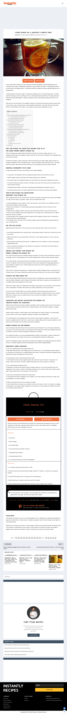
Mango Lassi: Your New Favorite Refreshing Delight (55, 566)
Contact (27, 700)
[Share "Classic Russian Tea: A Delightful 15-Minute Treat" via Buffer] (32, 538)
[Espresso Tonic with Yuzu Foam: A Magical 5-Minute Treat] (26, 555)
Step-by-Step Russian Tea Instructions (16, 120)
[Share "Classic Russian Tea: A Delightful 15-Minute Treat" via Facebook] (16, 538)
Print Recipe (39, 80)
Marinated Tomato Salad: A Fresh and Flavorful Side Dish (17, 648)
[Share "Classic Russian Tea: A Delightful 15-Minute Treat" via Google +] (21, 538)
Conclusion (10, 145)
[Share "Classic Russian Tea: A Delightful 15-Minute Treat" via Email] (37, 538)
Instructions (12, 140)
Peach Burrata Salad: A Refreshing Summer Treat (15, 654)
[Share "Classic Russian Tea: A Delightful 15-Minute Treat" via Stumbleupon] (34, 538)
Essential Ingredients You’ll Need (17, 118)
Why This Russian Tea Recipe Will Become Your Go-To (19, 115)
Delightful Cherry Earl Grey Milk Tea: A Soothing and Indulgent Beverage (11, 560)
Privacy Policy (7, 700)
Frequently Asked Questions (14, 134)
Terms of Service (7, 702)
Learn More (33, 635)
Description (12, 137)
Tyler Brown (23, 35)
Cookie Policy (6, 706)
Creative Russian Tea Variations (16, 131)
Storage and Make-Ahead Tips (16, 127)
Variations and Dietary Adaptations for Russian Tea (18, 129)
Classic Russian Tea (12, 135)
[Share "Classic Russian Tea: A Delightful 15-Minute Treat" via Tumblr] (24, 538)
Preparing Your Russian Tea (16, 121)
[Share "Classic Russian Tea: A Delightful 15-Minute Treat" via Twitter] (19, 538)
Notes (11, 142)
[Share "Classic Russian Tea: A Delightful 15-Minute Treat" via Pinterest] (26, 538)
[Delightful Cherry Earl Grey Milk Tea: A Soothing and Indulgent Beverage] (11, 555)
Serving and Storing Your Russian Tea (16, 124)
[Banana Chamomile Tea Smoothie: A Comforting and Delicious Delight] (41, 555)
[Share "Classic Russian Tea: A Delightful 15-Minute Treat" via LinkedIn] (29, 538)
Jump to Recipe (28, 80)
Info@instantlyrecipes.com (53, 698)
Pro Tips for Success (14, 123)
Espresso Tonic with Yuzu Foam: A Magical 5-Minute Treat (25, 560)
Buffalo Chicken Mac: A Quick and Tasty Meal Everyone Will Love (19, 651)
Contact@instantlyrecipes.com (54, 700)
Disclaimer (6, 704)
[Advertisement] (33, 17)
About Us (5, 698)
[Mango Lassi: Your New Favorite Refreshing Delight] (55, 559)
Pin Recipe (21, 419)
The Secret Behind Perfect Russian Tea (18, 116)
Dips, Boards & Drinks (39, 35)
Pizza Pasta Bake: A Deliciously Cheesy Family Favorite (17, 644)
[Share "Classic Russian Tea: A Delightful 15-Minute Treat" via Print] (39, 538)
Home (26, 698)
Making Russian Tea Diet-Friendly (17, 132)
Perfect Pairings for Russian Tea (16, 126)
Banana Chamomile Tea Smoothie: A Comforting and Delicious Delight (40, 560)
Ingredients (12, 138)
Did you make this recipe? (15, 143)
